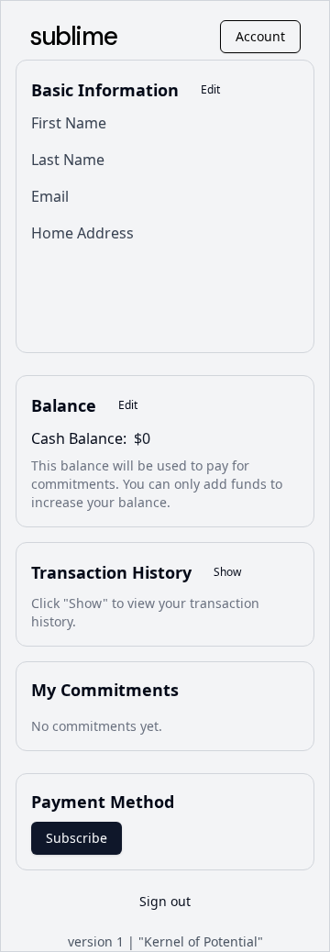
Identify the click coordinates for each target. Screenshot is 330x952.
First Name (68, 123)
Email (50, 196)
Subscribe (76, 838)
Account (260, 36)
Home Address (82, 233)
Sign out (165, 901)
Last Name (67, 159)
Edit (210, 89)
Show (227, 572)
